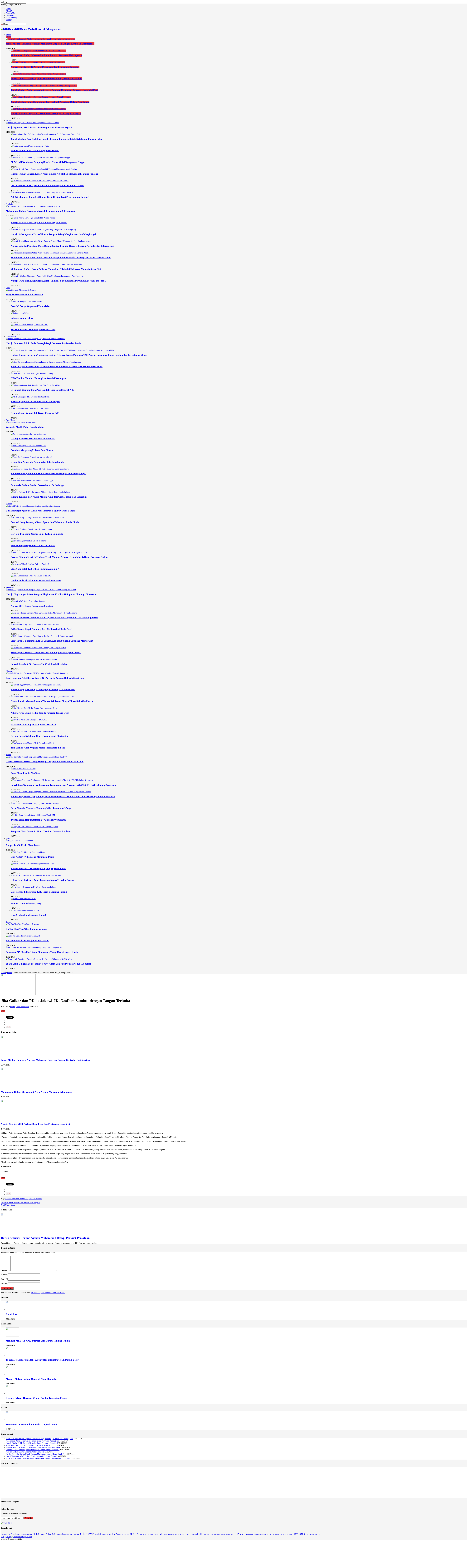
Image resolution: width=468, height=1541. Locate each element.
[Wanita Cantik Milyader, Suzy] (23, 899)
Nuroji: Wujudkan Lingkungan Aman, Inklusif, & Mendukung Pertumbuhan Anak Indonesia (58, 280)
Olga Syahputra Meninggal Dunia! (28, 915)
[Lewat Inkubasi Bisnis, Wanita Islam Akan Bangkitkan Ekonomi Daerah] (39, 181)
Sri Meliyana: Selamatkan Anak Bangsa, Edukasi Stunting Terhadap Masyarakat (52, 640)
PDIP (199, 1534)
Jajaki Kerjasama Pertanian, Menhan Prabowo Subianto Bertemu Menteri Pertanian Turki (56, 366)
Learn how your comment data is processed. (48, 1293)
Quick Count (8, 1205)
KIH (110, 1534)
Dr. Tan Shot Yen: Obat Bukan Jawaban (26, 929)
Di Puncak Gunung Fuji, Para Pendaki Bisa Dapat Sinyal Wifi (42, 390)
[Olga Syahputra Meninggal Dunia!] (25, 910)
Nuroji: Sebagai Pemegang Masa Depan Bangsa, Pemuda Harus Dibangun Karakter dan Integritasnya (62, 246)
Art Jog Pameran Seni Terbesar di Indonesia (33, 438)
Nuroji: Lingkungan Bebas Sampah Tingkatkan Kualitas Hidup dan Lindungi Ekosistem (51, 594)
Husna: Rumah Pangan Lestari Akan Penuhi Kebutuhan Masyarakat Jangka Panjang (54, 174)
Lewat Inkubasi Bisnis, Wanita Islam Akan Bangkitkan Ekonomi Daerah (47, 185)
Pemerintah (206, 1534)
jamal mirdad (73, 1534)
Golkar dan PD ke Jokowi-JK (16, 1199)
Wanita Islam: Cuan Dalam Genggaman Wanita (35, 150)
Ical (53, 1534)
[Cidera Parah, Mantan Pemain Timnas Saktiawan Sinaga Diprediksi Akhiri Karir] (42, 696)
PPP (235, 1534)
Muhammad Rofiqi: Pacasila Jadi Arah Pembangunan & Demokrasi (40, 211)
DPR (35, 1534)
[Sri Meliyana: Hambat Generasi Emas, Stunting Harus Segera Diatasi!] (38, 648)
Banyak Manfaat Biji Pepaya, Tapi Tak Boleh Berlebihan (39, 664)
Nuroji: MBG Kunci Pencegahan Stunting (32, 606)
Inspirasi (9, 504)
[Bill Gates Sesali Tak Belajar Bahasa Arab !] (23, 936)
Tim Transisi (313, 1534)
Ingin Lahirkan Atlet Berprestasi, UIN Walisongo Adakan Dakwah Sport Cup (45, 678)
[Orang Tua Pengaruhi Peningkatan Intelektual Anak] (31, 457)
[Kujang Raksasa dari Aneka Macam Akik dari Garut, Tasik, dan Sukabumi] (40, 492)
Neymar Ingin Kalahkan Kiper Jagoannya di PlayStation (39, 736)
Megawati (150, 1534)
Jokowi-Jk (97, 1534)
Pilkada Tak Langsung (222, 1534)
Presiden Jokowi (270, 1534)
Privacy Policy (11, 17)
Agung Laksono (5, 1534)
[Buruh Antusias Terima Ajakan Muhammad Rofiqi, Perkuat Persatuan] (38, 74)
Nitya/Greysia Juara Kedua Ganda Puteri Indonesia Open (40, 713)
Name (4, 1275)
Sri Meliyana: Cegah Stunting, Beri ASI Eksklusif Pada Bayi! (41, 629)
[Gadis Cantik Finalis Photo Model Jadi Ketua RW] (31, 576)
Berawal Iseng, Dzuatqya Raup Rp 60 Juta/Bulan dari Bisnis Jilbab (45, 522)
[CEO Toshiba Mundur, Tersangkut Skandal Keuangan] (32, 373)
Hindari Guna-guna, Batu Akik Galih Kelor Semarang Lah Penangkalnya (48, 473)
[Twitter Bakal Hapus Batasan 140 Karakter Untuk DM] (33, 815)
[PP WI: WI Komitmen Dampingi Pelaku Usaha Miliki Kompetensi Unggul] (40, 157)
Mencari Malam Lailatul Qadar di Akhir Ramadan (31, 1379)
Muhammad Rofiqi (173, 1534)
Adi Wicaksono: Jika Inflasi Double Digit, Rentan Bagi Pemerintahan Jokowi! (50, 197)
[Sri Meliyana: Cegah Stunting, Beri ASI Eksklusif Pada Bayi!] (35, 624)
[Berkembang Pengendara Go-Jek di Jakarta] (28, 541)
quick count (280, 1534)
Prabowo (242, 1533)
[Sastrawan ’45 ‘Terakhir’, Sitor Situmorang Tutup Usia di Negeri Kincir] (34, 947)
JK (81, 1534)
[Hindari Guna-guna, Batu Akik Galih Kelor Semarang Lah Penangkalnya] (40, 469)
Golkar (49, 1534)
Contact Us (10, 13)
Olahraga (9, 671)
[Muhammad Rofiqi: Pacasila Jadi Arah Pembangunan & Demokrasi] (33, 206)
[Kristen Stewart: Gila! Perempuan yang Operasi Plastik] (33, 864)
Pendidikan (10, 204)
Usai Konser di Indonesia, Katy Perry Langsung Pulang (39, 892)
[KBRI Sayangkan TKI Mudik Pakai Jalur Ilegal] (30, 397)
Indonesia (59, 1534)
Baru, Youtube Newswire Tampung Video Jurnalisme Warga (41, 808)
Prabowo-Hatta (253, 1534)
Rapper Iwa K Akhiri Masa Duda (23, 845)
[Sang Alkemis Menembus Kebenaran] (21, 290)
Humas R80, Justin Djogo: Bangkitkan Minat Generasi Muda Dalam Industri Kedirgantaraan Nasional (63, 796)
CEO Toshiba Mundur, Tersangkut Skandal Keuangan (38, 378)
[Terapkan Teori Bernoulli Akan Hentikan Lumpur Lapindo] (34, 827)
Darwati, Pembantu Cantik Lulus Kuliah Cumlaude (37, 534)
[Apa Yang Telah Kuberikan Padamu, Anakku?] (30, 564)
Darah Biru (11, 1314)
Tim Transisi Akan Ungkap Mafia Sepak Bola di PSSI (38, 747)
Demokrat (28, 1534)
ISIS (65, 1534)
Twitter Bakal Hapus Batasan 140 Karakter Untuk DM (38, 819)
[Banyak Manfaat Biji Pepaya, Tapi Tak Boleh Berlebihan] (34, 659)
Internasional (11, 336)
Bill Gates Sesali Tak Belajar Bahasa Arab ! (27, 940)
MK (161, 1534)
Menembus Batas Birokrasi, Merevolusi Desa (33, 329)
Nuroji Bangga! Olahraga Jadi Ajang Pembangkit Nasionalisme (43, 689)
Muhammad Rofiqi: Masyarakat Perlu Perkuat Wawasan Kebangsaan (46, 55)
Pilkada (212, 1534)
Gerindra (41, 1534)
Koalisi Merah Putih (123, 1534)
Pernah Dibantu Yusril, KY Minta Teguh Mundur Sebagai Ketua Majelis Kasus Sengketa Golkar (59, 557)
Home (8, 9)
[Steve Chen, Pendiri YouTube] (23, 769)
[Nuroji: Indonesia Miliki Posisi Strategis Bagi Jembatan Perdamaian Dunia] (35, 339)
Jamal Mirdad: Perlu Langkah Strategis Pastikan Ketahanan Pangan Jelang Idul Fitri (54, 90)
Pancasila (193, 1534)
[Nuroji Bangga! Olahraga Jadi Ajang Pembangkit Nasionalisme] (36, 685)
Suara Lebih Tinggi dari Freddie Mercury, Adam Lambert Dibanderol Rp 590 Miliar (48, 963)
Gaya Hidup (10, 420)
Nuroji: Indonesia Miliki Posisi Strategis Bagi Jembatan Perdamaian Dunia (43, 343)
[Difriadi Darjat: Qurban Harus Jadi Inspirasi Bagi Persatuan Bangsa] (33, 506)
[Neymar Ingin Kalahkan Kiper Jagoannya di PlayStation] (33, 731)
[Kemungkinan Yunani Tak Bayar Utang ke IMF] (30, 408)
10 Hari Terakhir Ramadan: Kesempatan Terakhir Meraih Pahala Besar (42, 1359)
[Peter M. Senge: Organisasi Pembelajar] (27, 301)
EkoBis (9, 120)
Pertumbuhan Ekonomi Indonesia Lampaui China (31, 1424)
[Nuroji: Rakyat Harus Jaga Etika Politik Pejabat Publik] (33, 218)
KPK (131, 1534)
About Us (9, 11)
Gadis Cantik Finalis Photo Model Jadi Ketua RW (36, 580)
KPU (137, 1534)
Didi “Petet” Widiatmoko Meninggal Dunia (32, 857)
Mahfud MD (143, 1534)
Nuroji (182, 1534)
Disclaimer (10, 15)
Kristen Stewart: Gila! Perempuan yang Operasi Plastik (38, 868)
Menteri (157, 1534)
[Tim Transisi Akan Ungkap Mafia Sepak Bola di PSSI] (32, 743)
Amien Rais (21, 1534)
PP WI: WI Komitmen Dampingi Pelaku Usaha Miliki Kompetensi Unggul (48, 162)
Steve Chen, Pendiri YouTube (25, 773)
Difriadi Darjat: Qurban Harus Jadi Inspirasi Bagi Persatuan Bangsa (40, 510)
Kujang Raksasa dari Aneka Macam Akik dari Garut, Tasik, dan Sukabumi (49, 496)
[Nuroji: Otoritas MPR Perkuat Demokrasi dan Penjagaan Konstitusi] (38, 62)
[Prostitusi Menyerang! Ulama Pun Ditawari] (28, 446)
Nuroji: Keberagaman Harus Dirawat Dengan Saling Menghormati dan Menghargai (53, 234)
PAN (187, 1534)
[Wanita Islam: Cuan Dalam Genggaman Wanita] (30, 146)
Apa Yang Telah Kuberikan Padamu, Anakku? (35, 569)
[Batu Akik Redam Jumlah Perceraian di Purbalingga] (32, 480)
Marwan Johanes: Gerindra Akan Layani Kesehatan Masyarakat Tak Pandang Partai (54, 617)
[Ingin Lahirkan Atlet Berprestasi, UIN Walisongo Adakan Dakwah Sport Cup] (37, 673)
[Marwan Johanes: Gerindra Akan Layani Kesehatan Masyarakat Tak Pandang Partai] (44, 613)
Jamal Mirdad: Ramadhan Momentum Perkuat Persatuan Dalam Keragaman (50, 102)
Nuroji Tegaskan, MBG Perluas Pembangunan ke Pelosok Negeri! (39, 127)
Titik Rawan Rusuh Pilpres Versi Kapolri (20, 1203)
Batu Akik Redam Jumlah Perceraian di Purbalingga (37, 485)
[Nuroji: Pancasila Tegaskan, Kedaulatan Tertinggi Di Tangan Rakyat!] (38, 109)
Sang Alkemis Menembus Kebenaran (24, 294)
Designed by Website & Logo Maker (16, 1537)
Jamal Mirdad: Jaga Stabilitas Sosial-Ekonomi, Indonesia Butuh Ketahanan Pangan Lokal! (57, 139)
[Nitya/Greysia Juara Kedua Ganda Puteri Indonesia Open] (34, 708)
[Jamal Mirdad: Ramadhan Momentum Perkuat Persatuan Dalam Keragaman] (41, 97)
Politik (8, 37)
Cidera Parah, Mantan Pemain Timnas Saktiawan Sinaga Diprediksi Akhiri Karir (52, 701)
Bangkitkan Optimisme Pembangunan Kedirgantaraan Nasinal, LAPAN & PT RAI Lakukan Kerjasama (63, 785)
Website (4, 1284)
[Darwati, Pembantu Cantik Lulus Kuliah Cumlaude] (31, 529)
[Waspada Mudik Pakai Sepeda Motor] (21, 422)
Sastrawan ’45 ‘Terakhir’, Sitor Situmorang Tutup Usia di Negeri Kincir (42, 952)
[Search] (2, 2)
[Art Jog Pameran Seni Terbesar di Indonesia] (28, 434)
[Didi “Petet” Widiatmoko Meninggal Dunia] (28, 852)
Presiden (261, 1534)
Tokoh (8, 922)
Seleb (8, 838)
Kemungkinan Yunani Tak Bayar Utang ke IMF (35, 413)
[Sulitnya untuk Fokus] (20, 313)
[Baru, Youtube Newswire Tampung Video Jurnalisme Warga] (35, 803)
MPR (165, 1534)
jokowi (88, 1534)
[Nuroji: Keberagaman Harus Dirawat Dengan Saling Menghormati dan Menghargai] (44, 229)
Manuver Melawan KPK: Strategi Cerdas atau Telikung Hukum (38, 1340)
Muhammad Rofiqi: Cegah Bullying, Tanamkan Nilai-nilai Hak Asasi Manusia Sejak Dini (56, 269)
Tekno (8, 755)
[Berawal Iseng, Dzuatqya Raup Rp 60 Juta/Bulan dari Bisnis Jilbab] (37, 517)
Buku (8, 288)
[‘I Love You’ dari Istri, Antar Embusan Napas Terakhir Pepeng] (36, 875)
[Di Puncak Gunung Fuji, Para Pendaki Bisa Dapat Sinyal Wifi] (35, 385)
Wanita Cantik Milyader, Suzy (26, 903)
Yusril (320, 1534)
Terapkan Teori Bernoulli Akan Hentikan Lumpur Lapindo (41, 831)
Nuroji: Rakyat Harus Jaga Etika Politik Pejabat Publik (39, 222)
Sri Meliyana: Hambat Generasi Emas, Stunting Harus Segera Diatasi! (46, 652)
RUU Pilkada (288, 1534)
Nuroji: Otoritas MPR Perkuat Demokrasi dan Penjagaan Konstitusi (45, 67)
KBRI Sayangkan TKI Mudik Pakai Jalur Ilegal (35, 401)
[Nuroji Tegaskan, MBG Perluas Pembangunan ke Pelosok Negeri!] (32, 123)
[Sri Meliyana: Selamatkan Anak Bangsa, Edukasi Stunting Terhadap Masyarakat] (42, 636)
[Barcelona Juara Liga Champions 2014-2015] (29, 720)
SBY (295, 1533)
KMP (114, 1534)
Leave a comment (22, 1007)
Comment (5, 1270)
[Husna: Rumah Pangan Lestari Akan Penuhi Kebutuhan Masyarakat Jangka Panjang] (44, 169)
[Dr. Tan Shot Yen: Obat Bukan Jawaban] (22, 924)
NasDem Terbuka (35, 1199)
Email (4, 1279)
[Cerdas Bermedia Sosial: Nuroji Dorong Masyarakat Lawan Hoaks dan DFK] (36, 757)
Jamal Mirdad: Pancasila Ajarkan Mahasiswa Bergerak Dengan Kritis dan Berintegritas (50, 43)
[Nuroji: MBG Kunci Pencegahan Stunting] (28, 601)
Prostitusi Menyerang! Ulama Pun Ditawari (32, 450)
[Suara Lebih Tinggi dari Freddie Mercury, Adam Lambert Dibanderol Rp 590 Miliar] (39, 959)
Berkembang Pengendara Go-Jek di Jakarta (33, 545)
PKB (231, 1534)
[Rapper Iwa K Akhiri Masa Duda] (20, 840)
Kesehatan (10, 587)
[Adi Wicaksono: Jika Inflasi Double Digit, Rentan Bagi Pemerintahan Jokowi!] (42, 192)
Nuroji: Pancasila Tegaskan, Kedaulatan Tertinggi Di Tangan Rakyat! (46, 113)
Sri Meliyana (303, 1534)
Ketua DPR (105, 1534)
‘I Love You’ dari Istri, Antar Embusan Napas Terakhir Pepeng (42, 880)
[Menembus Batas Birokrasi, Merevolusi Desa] (29, 325)
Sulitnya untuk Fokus (22, 318)
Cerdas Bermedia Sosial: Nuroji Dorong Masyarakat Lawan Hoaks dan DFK (44, 761)
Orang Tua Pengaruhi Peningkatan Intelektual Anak (37, 462)
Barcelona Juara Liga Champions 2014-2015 (33, 724)
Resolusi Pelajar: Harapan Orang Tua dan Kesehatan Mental (36, 1398)
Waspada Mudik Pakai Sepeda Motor (25, 427)
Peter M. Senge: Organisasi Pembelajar (30, 306)
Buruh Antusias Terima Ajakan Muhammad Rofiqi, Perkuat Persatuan (46, 78)
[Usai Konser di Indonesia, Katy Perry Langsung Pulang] (33, 887)
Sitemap (9, 20)
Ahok (14, 1533)
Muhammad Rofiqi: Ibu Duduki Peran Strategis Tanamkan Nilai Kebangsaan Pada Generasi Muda (61, 257)
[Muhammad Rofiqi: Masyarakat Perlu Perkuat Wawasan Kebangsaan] (38, 51)
